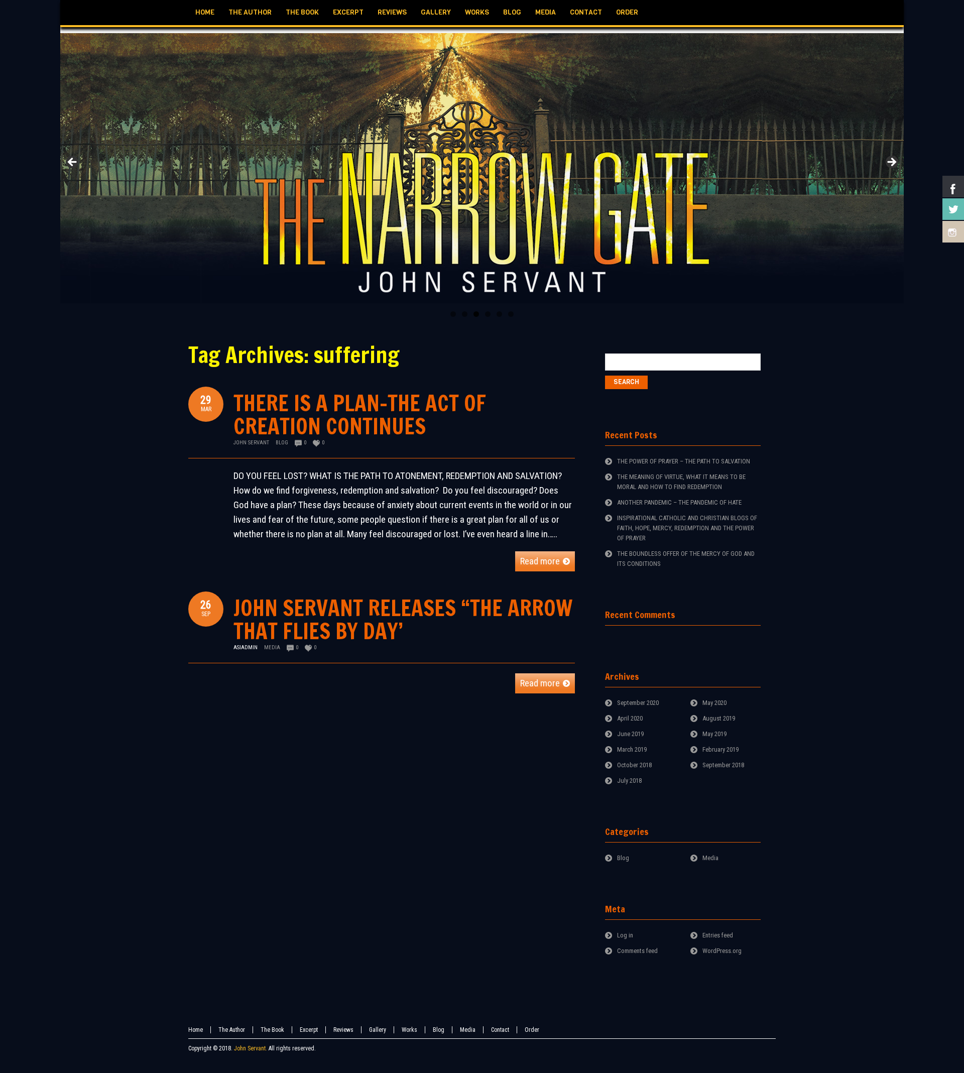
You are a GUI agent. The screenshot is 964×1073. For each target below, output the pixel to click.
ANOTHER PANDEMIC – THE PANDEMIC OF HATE (679, 502)
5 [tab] (499, 314)
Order (532, 1029)
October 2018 (634, 765)
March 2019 (632, 749)
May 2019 (714, 734)
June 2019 (630, 734)
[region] (482, 165)
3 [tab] (476, 314)
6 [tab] (511, 314)
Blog (282, 442)
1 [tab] (453, 314)
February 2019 (720, 749)
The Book (272, 1029)
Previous (72, 162)
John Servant (251, 442)
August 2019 (718, 718)
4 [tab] (488, 314)
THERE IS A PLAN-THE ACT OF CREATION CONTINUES (359, 414)
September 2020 (638, 702)
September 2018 (723, 765)
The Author (231, 1029)
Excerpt (309, 1029)
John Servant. (250, 1048)
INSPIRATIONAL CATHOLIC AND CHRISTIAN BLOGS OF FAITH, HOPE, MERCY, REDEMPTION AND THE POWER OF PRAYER (687, 528)
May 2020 (714, 702)
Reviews (343, 1029)
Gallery (377, 1029)
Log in (625, 935)
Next (891, 162)
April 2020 (630, 718)
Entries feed (717, 935)
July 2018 (629, 780)
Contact (500, 1029)
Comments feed (637, 951)
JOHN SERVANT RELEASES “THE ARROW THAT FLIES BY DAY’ (402, 619)
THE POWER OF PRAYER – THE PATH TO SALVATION (683, 461)
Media (272, 647)
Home (195, 1029)
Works (409, 1029)
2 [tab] (464, 314)
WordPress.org (722, 951)
